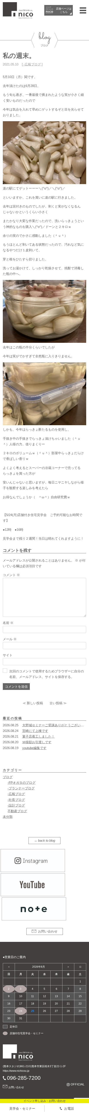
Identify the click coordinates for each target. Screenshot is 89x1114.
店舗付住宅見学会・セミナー (26, 1033)
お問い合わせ (47, 931)
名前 (8, 623)
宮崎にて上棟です (35, 731)
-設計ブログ (16, 805)
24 (20, 1011)
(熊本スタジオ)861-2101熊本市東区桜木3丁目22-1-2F (34, 1066)
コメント (11, 575)
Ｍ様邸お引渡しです (36, 742)
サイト (8, 655)
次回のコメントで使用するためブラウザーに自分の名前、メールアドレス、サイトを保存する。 (46, 674)
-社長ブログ (16, 800)
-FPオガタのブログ (21, 782)
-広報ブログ (32, 64)
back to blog (46, 840)
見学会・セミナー (22, 1108)
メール (10, 639)
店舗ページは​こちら (64, 10)
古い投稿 (55, 703)
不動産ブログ (17, 811)
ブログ (8, 777)
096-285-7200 (24, 1078)
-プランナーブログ (21, 788)
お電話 (69, 1108)
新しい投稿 (35, 703)
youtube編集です (34, 748)
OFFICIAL (77, 1084)
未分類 (8, 816)
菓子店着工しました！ (38, 736)
